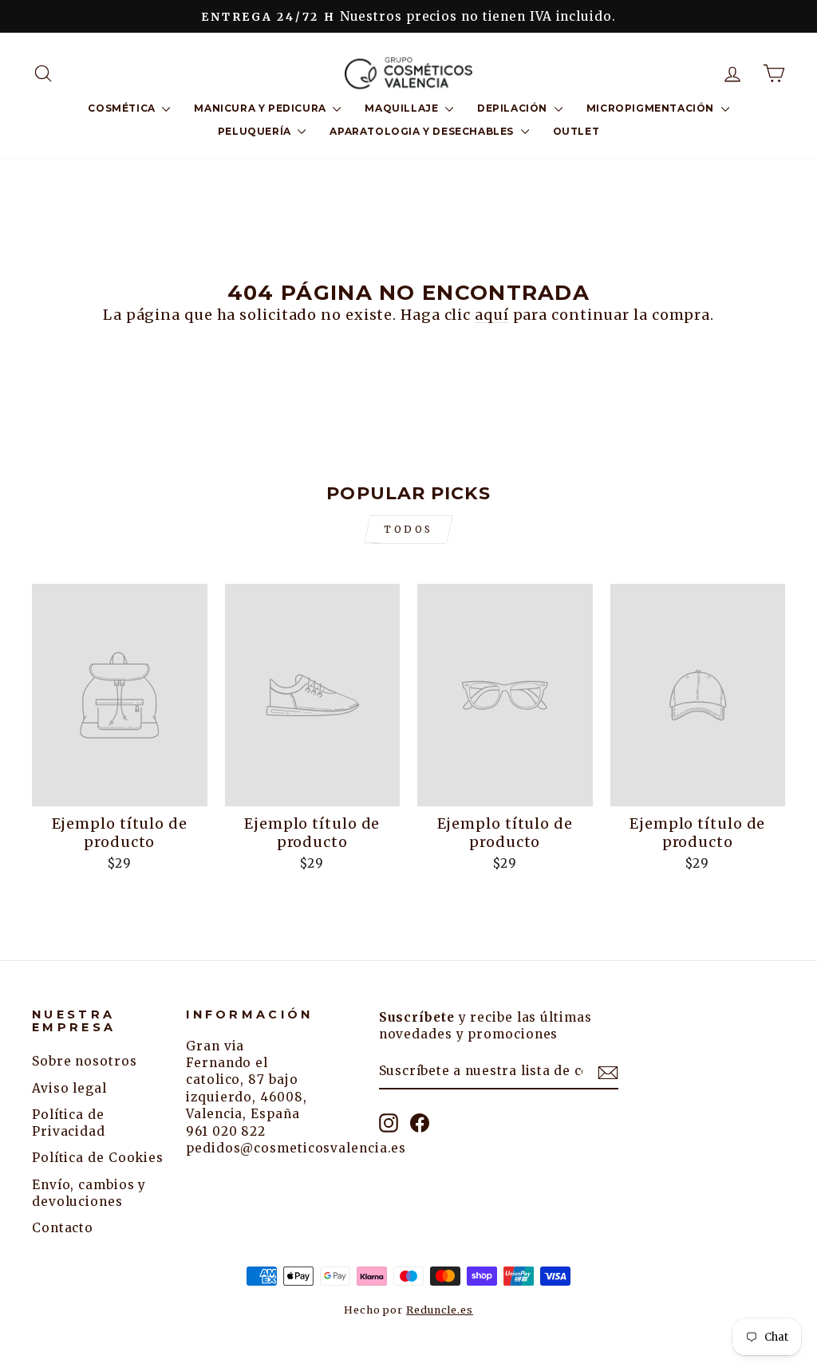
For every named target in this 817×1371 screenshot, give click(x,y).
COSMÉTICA (123, 108)
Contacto (62, 1227)
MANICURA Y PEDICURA (261, 108)
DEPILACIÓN (514, 108)
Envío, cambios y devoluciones (89, 1193)
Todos (408, 529)
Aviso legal (69, 1088)
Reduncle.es (439, 1310)
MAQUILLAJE (403, 108)
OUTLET (576, 131)
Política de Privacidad (68, 1123)
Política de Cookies (98, 1157)
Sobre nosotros (84, 1061)
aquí (492, 314)
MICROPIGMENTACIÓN (651, 108)
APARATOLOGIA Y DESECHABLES (423, 131)
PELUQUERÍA (256, 131)
